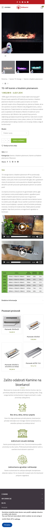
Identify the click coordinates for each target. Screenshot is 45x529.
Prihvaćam (7, 525)
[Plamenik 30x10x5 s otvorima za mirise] (12, 353)
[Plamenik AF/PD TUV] (33, 353)
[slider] (21, 236)
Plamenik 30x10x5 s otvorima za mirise (12, 366)
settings (17, 519)
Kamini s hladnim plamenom (33, 79)
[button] (4, 36)
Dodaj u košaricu (18, 140)
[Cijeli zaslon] (41, 238)
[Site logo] (22, 7)
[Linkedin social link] (25, 2)
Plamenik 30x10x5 (33, 337)
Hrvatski (4, 507)
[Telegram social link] (27, 2)
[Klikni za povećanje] (5, 56)
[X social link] (19, 2)
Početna (4, 79)
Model (4, 129)
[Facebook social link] (17, 2)
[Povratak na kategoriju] (5, 83)
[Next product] (8, 83)
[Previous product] (3, 83)
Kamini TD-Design (16, 79)
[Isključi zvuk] (37, 238)
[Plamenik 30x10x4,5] (12, 322)
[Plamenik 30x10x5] (33, 325)
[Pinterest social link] (22, 2)
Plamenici (12, 158)
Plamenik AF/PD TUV (33, 363)
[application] (22, 227)
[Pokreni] (4, 238)
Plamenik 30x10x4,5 (12, 329)
